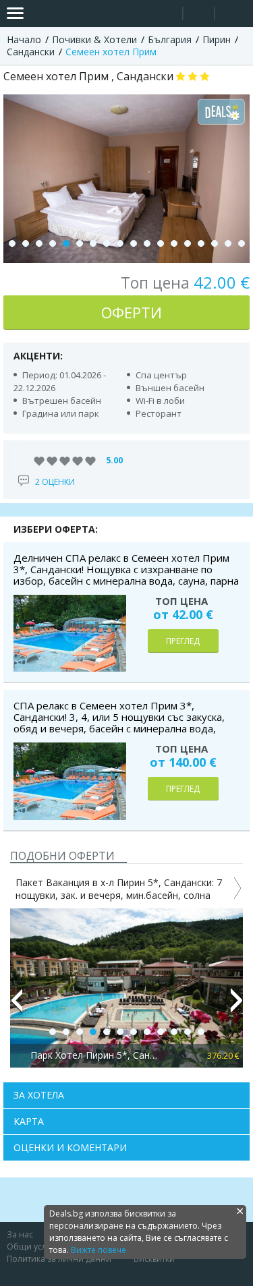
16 (214, 243)
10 (133, 243)
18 (241, 243)
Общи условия (36, 1246)
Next (237, 1006)
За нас (20, 1234)
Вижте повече (98, 1250)
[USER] (199, 15)
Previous (16, 1006)
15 (201, 243)
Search (167, 14)
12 (160, 243)
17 (228, 243)
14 (187, 243)
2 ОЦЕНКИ (55, 482)
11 (147, 243)
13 (174, 243)
